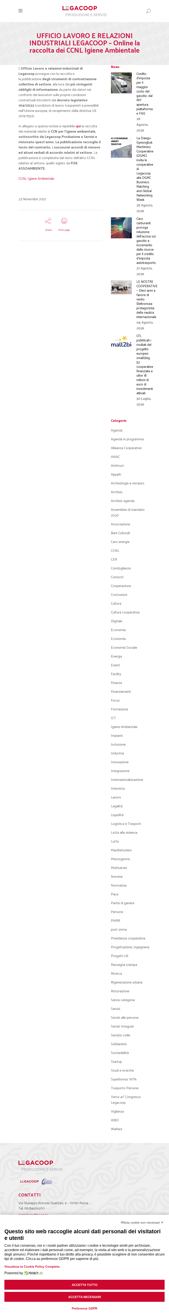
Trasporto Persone (124, 1088)
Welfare (116, 1129)
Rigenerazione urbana (126, 982)
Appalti (116, 475)
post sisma (119, 930)
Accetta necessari (84, 1297)
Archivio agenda (122, 501)
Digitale (116, 621)
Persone (117, 912)
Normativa (119, 886)
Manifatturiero (121, 850)
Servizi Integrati (122, 1027)
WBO (115, 1120)
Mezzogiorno (120, 859)
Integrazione (120, 771)
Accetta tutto (84, 1285)
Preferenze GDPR (84, 1308)
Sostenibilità (120, 1053)
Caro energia (120, 542)
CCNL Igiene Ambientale (36, 179)
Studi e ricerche (122, 1071)
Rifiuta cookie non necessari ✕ (142, 1222)
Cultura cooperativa (125, 612)
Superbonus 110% (124, 1079)
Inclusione (118, 745)
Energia (116, 656)
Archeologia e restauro (127, 483)
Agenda (116, 430)
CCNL (115, 551)
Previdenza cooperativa (128, 938)
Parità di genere (122, 903)
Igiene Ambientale (124, 727)
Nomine (117, 877)
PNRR (115, 921)
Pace (114, 894)
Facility (116, 674)
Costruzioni (119, 595)
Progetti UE (120, 956)
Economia (118, 630)
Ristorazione (120, 991)
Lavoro (116, 797)
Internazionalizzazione (127, 780)
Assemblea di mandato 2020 (128, 513)
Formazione (119, 709)
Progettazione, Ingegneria (130, 947)
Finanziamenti (121, 692)
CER (114, 560)
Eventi (115, 665)
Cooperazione (121, 586)
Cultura (116, 604)
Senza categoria (123, 1000)
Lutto (115, 842)
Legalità (117, 806)
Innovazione (120, 762)
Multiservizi (119, 868)
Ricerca (116, 974)
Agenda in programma (127, 439)
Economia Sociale (124, 648)
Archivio (117, 492)
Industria (117, 753)
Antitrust (117, 466)
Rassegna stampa (124, 965)
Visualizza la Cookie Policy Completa (32, 1266)
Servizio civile (120, 1035)
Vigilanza (117, 1112)
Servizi (115, 1009)
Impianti (117, 736)
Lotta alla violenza (124, 833)
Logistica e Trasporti (126, 824)
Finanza (116, 683)
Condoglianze (121, 568)
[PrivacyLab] (33, 1273)
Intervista (118, 789)
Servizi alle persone (124, 1018)
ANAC (115, 457)
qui (78, 126)
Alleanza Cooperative (126, 448)
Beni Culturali (120, 533)
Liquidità (117, 815)
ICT (113, 718)
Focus (115, 701)
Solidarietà (119, 1044)
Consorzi (117, 577)
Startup (116, 1062)
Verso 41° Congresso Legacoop (126, 1100)
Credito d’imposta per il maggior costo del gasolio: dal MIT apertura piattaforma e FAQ (144, 93)
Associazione (120, 524)
